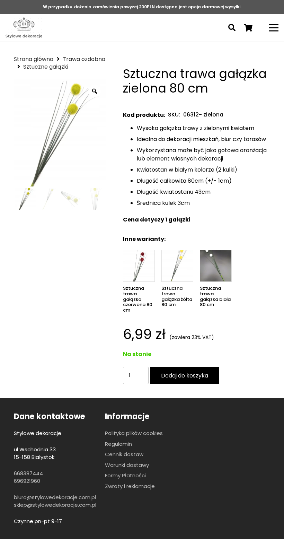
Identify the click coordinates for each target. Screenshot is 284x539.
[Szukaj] (232, 28)
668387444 (28, 473)
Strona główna (33, 59)
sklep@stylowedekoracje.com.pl (55, 504)
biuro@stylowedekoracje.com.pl (55, 497)
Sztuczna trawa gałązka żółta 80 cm (176, 296)
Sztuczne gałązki (45, 67)
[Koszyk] (248, 28)
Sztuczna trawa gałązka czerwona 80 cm (137, 299)
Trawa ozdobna (84, 59)
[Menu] (273, 27)
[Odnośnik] (24, 27)
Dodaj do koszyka (184, 376)
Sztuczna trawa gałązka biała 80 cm (215, 296)
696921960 (27, 481)
